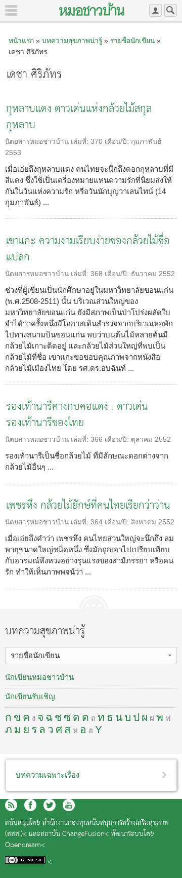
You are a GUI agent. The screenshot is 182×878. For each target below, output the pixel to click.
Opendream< (25, 845)
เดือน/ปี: (118, 141)
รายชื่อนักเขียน (132, 40)
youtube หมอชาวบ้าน (69, 805)
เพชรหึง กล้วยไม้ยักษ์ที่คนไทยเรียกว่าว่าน (88, 506)
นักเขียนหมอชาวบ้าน (39, 677)
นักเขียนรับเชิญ (30, 696)
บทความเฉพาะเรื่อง (47, 775)
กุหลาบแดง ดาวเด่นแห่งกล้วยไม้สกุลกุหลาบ (79, 117)
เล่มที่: (80, 141)
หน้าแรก (21, 40)
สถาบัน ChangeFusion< (74, 834)
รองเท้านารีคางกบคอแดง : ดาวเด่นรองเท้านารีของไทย (77, 415)
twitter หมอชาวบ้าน (49, 805)
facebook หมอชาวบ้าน (30, 805)
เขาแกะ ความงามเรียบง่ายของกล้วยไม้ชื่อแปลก (88, 250)
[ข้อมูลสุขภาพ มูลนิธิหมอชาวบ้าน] (91, 9)
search (170, 10)
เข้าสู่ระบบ (155, 10)
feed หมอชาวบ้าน (11, 805)
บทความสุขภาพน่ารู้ (72, 40)
